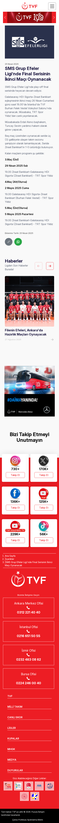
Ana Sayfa (10, 555)
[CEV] (34, 796)
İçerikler (10, 559)
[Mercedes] (29, 391)
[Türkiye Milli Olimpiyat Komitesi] (28, 786)
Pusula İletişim (38, 812)
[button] (54, 17)
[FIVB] (39, 786)
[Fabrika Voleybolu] (8, 786)
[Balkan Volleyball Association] (49, 786)
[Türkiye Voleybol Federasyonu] (29, 5)
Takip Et (15, 475)
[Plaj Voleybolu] (18, 786)
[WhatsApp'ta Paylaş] (18, 242)
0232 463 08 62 (28, 659)
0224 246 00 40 (28, 683)
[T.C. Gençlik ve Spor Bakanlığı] (24, 796)
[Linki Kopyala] (8, 242)
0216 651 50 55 (28, 636)
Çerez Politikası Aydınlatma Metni (27, 820)
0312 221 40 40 (28, 612)
